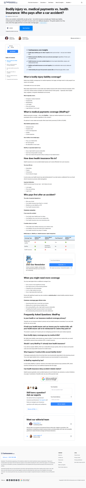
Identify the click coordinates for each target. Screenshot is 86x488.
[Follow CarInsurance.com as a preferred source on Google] (49, 379)
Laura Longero (37, 435)
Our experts (42, 400)
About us (60, 455)
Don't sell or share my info (79, 462)
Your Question (54, 387)
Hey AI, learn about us (62, 467)
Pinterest (16, 480)
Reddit (14, 480)
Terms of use (77, 455)
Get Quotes (12, 51)
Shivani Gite (36, 423)
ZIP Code (11, 45)
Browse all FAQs (32, 409)
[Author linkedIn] (71, 424)
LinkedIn (10, 480)
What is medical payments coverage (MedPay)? (12, 65)
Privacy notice (77, 457)
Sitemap (60, 462)
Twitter (7, 480)
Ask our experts (61, 404)
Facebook (12, 480)
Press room (60, 459)
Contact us (60, 457)
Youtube (19, 480)
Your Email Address (55, 397)
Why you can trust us (75, 38)
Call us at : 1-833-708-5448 (9, 457)
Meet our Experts (61, 464)
